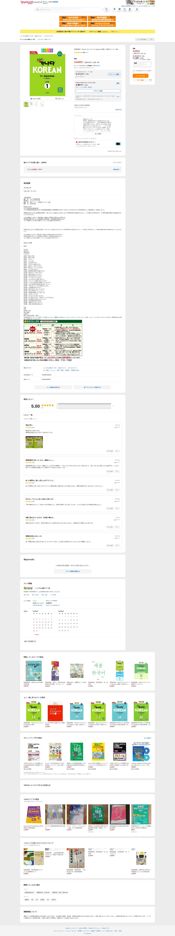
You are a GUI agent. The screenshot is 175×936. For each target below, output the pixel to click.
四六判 (54, 899)
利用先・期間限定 (88, 87)
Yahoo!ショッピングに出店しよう (140, 6)
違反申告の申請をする (115, 151)
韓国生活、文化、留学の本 (60, 892)
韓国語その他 (75, 370)
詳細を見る (118, 109)
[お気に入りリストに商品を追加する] (150, 80)
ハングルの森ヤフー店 (26, 36)
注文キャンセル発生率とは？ (53, 605)
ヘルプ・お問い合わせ (107, 931)
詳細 (118, 96)
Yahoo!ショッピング (71, 928)
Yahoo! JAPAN (125, 6)
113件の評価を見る (37, 605)
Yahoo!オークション (94, 928)
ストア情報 (53, 594)
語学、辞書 (60, 370)
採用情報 (98, 931)
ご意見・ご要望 (117, 931)
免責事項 (93, 931)
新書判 (27, 899)
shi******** (117, 427)
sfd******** (117, 538)
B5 (32, 899)
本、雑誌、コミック (49, 370)
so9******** (117, 501)
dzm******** (117, 520)
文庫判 (42, 899)
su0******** (117, 483)
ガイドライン (86, 931)
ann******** (117, 462)
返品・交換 (44, 594)
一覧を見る (116, 169)
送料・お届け (35, 594)
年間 (28, 191)
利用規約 (80, 931)
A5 (37, 899)
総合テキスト (38, 36)
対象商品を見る (96, 65)
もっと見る (147, 738)
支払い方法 (26, 594)
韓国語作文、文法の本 (43, 892)
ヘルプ (153, 6)
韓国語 (67, 370)
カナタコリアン (48, 36)
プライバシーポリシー (59, 931)
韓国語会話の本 (29, 892)
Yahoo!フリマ (106, 928)
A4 (48, 899)
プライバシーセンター (71, 931)
